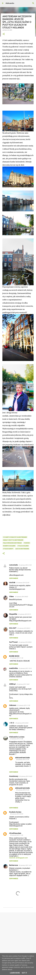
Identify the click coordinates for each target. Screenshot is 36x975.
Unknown (12, 705)
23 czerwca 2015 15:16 (24, 668)
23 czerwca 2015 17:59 (23, 705)
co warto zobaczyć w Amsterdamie (15, 537)
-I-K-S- (11, 723)
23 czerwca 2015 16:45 (22, 684)
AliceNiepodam (15, 833)
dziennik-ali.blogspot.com (18, 858)
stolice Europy (8, 548)
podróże (27, 543)
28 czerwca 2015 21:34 (22, 759)
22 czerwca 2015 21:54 (24, 565)
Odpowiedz (13, 578)
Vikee (11, 596)
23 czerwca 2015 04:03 (21, 596)
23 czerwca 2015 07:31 (24, 614)
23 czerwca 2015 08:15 (23, 628)
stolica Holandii (23, 545)
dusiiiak (12, 582)
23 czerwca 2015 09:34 (24, 642)
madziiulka (13, 668)
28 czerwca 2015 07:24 (16, 814)
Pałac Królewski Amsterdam (12, 543)
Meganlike (13, 614)
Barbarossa (13, 865)
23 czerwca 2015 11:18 (16, 658)
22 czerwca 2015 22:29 (22, 582)
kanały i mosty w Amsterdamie (13, 540)
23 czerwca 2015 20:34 (21, 723)
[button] (3, 34)
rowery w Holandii (9, 545)
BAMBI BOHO (14, 656)
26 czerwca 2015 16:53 (25, 776)
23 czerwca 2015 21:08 (16, 738)
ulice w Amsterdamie (22, 548)
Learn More (15, 973)
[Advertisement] (18, 933)
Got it (24, 973)
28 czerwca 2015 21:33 (22, 790)
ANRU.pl (12, 684)
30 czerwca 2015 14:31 (25, 865)
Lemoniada (13, 565)
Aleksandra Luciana (16, 737)
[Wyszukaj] (33, 3)
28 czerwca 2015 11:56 (16, 835)
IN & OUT (12, 628)
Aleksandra (10, 3)
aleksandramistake (22, 757)
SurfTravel (13, 642)
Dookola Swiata (15, 812)
